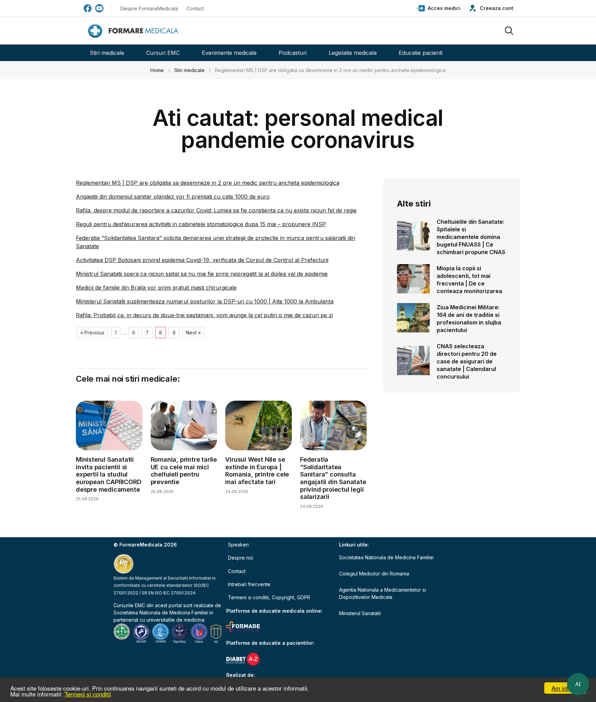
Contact (195, 8)
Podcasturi (293, 52)
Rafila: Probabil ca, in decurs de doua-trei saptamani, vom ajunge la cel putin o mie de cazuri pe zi (204, 315)
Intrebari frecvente (249, 584)
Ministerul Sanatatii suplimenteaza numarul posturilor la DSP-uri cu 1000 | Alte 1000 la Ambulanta (205, 301)
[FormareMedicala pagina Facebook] (87, 8)
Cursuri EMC (163, 52)
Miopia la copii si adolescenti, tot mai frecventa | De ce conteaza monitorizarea (469, 279)
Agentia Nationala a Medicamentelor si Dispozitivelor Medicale (382, 593)
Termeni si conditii (87, 694)
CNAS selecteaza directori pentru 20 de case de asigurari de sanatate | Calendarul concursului (467, 361)
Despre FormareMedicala (149, 8)
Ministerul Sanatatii (360, 613)
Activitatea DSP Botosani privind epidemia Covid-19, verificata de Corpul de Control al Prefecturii (202, 260)
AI (578, 684)
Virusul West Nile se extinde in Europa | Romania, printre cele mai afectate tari (257, 470)
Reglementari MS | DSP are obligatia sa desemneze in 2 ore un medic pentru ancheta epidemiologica (207, 182)
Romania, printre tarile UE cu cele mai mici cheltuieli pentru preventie (184, 470)
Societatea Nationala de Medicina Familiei (160, 612)
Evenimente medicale (229, 52)
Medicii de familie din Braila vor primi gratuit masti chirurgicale (156, 287)
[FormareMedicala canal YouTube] (99, 8)
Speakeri (238, 545)
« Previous (92, 332)
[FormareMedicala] (134, 31)
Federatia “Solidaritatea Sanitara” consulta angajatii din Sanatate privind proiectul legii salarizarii (333, 478)
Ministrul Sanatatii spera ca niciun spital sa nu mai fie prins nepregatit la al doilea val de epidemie (202, 273)
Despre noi (240, 558)
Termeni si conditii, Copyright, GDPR (269, 597)
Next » (193, 332)
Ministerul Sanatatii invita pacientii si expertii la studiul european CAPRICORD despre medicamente (108, 474)
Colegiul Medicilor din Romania (374, 573)
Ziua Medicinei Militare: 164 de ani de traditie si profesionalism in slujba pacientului (469, 318)
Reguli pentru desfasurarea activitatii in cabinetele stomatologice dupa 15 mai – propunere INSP (201, 224)
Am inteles (565, 688)
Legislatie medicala (353, 52)
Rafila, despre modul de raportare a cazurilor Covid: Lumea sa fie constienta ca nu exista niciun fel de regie (216, 210)
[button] (438, 8)
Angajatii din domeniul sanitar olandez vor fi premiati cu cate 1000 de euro (173, 196)
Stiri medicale (107, 52)
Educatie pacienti (421, 52)
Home (157, 70)
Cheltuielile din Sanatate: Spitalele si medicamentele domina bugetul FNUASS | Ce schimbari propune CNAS (471, 236)
